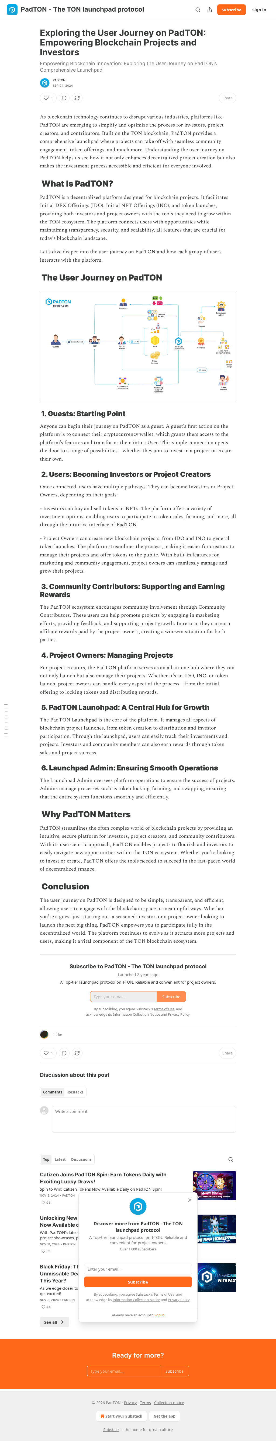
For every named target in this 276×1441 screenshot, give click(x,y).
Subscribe (232, 9)
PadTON (59, 80)
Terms (145, 1402)
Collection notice (169, 1402)
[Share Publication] (209, 9)
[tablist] (63, 1092)
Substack (111, 1429)
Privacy (130, 1402)
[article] (138, 1188)
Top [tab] (46, 1159)
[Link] (32, 183)
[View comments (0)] (64, 98)
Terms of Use (164, 1294)
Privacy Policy (178, 1299)
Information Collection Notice (136, 1299)
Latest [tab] (60, 1159)
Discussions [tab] (81, 1159)
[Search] (197, 9)
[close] (189, 1200)
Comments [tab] (52, 1092)
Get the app (164, 1416)
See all (50, 1322)
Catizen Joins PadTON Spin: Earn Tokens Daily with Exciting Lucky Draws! (103, 1178)
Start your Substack (123, 1416)
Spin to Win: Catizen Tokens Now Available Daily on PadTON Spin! (101, 1189)
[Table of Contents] (6, 720)
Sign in (259, 9)
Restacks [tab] (75, 1092)
